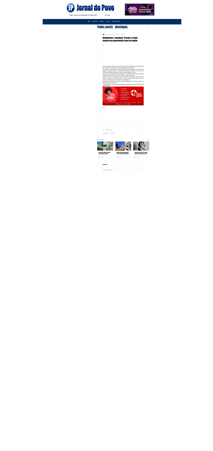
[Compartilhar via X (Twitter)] (105, 129)
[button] (147, 26)
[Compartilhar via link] (111, 129)
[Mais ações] (143, 34)
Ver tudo (147, 139)
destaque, (121, 27)
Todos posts (105, 27)
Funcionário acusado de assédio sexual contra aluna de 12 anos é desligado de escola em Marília (140, 153)
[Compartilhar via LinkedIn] (108, 129)
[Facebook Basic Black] (105, 15)
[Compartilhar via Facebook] (103, 129)
